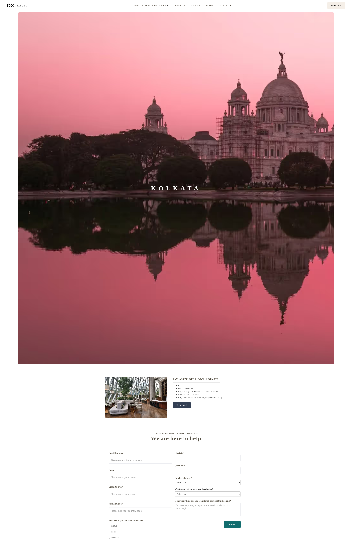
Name (111, 470)
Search (180, 5)
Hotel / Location (116, 453)
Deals (195, 5)
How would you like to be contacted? (126, 520)
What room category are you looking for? (194, 489)
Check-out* (180, 465)
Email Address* (116, 487)
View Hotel (182, 405)
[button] (148, 5)
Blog (209, 5)
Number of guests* (183, 478)
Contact (225, 5)
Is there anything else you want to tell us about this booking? (203, 501)
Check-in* (179, 453)
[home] (17, 5)
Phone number (116, 504)
